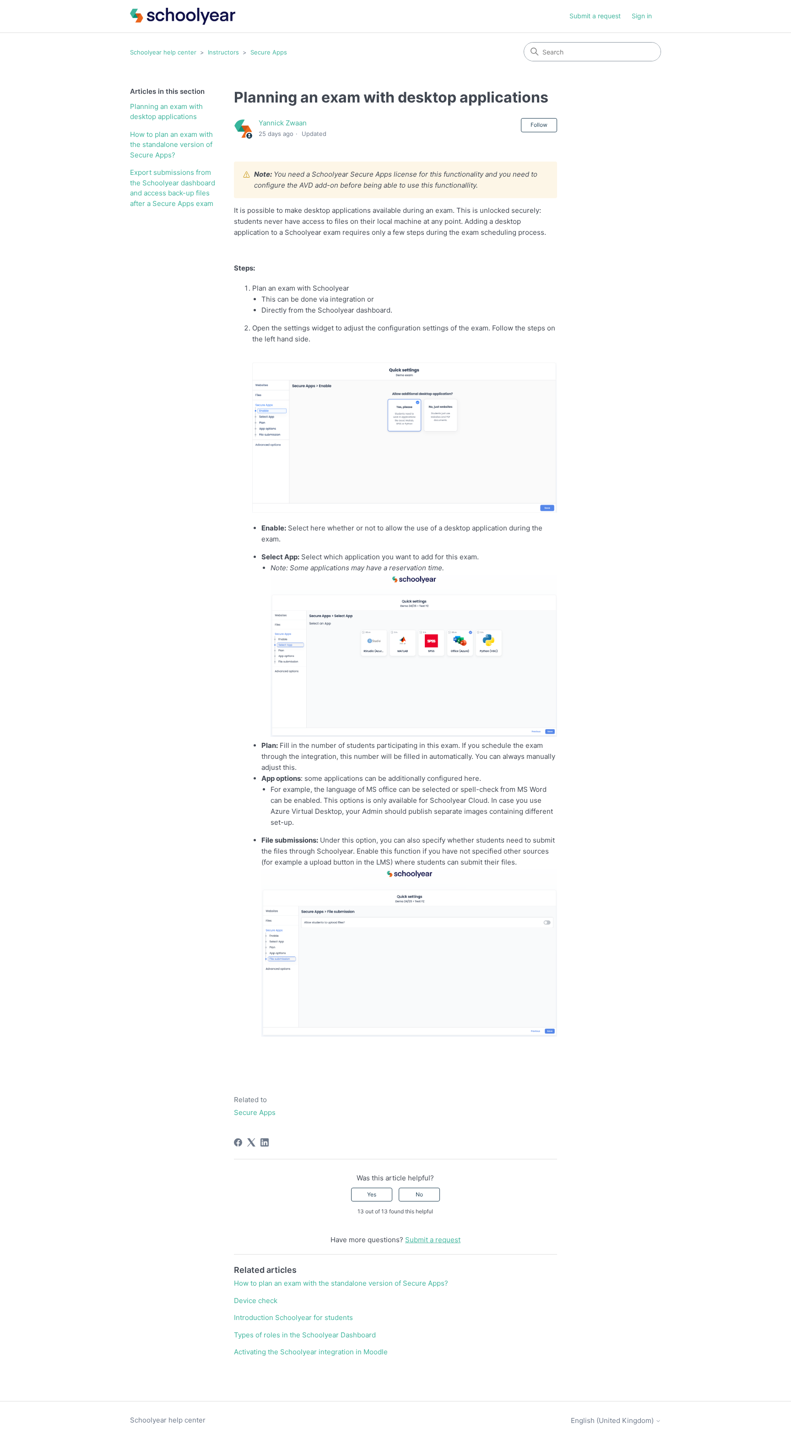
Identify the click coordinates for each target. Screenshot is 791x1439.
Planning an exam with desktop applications (166, 111)
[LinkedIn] (264, 1142)
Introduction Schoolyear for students (293, 1317)
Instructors (223, 52)
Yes (371, 1194)
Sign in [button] (642, 16)
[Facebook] (238, 1142)
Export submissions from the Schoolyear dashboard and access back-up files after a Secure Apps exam (172, 188)
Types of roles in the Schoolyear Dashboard (305, 1335)
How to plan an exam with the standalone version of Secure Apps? (171, 144)
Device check (255, 1300)
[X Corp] (251, 1142)
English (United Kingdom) (613, 1420)
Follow (539, 124)
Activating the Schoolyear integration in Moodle (311, 1351)
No (419, 1194)
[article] (395, 230)
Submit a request (595, 16)
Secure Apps (268, 52)
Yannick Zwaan (283, 123)
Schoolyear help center (163, 52)
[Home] (182, 16)
